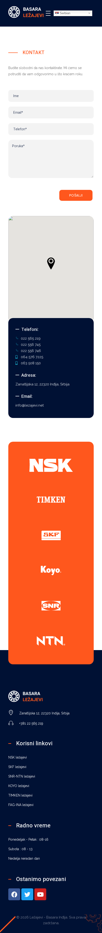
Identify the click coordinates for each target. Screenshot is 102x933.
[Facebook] (14, 894)
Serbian (64, 13)
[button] (51, 263)
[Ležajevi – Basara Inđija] (26, 12)
